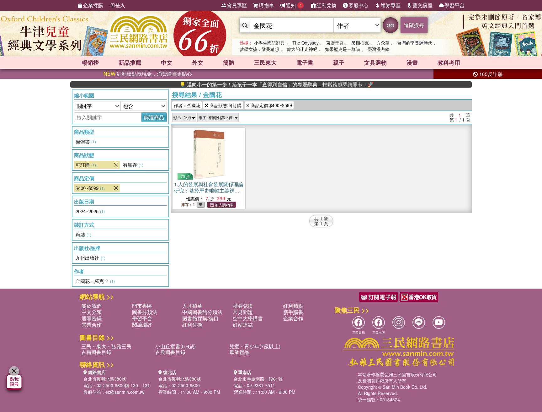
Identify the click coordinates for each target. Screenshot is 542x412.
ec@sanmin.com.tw (124, 392)
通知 (294, 5)
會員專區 (237, 5)
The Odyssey (305, 43)
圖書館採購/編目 (200, 318)
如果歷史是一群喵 (342, 49)
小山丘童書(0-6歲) (175, 346)
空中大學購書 (248, 318)
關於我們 (92, 305)
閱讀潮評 (142, 324)
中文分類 (92, 312)
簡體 (228, 62)
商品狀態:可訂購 (225, 105)
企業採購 (93, 5)
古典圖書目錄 (170, 351)
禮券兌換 (243, 305)
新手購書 (293, 312)
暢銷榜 (90, 62)
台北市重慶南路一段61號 (258, 379)
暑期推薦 (360, 43)
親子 (338, 62)
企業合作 (293, 318)
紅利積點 (293, 305)
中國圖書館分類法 (202, 312)
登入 (120, 5)
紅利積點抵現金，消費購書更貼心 (148, 73)
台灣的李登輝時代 (414, 43)
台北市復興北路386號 (104, 379)
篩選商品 (154, 117)
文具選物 (375, 62)
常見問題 (243, 312)
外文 (197, 62)
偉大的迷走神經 (302, 49)
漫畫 (412, 62)
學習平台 (454, 5)
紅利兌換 (326, 5)
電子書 (304, 62)
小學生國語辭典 (269, 43)
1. (208, 190)
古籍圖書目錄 (96, 351)
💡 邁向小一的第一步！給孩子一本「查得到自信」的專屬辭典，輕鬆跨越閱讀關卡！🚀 (264, 84)
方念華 (383, 43)
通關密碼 (92, 318)
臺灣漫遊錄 (379, 49)
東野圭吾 (335, 43)
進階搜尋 (414, 25)
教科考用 (449, 62)
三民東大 (265, 62)
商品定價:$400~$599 (270, 105)
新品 (130, 62)
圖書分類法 (144, 312)
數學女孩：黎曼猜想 (259, 49)
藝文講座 (422, 5)
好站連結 (243, 324)
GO (390, 25)
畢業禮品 (239, 351)
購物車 (266, 5)
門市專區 (142, 305)
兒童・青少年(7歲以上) (254, 346)
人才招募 (192, 305)
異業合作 (92, 324)
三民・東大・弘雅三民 (106, 346)
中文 (166, 62)
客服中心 (358, 5)
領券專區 (390, 5)
